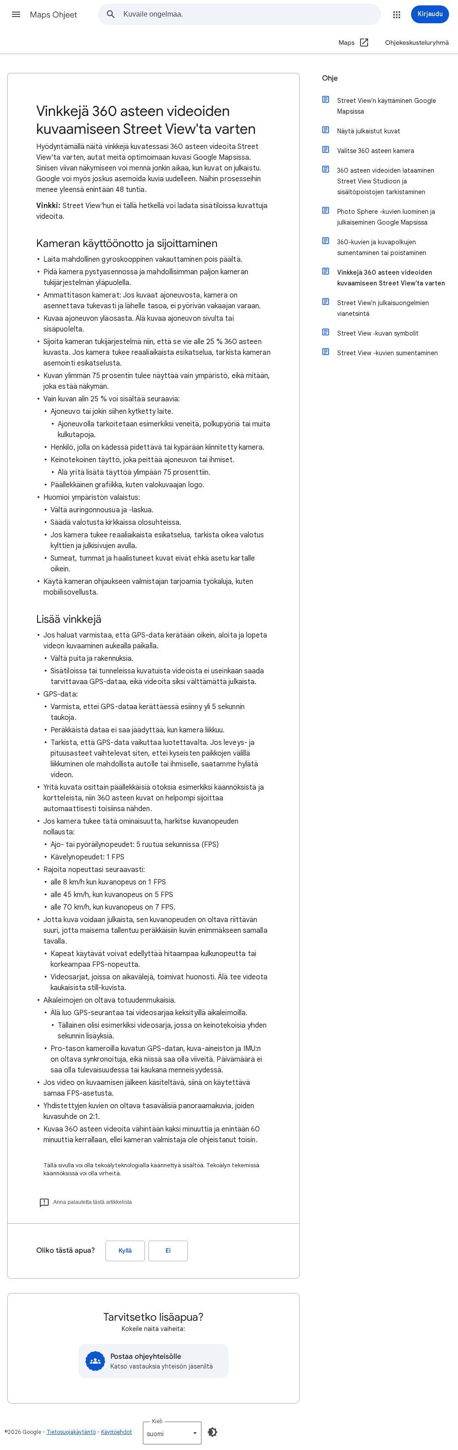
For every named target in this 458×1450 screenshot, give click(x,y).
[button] (16, 14)
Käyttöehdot (116, 1432)
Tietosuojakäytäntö (71, 1432)
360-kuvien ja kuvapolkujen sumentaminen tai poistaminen (381, 247)
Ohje (330, 78)
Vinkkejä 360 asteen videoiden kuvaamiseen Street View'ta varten (391, 277)
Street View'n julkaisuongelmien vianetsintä (383, 308)
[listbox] (172, 1433)
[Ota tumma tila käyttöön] (212, 1432)
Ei (168, 1250)
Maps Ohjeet (53, 15)
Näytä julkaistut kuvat (368, 131)
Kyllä (125, 1250)
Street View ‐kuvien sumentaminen (387, 353)
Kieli (157, 1421)
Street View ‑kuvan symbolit (378, 333)
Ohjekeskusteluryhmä (417, 43)
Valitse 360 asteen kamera (375, 151)
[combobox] (252, 14)
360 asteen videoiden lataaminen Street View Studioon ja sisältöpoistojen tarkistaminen (385, 181)
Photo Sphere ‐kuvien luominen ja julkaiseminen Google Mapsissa (386, 217)
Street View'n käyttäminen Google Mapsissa (386, 106)
